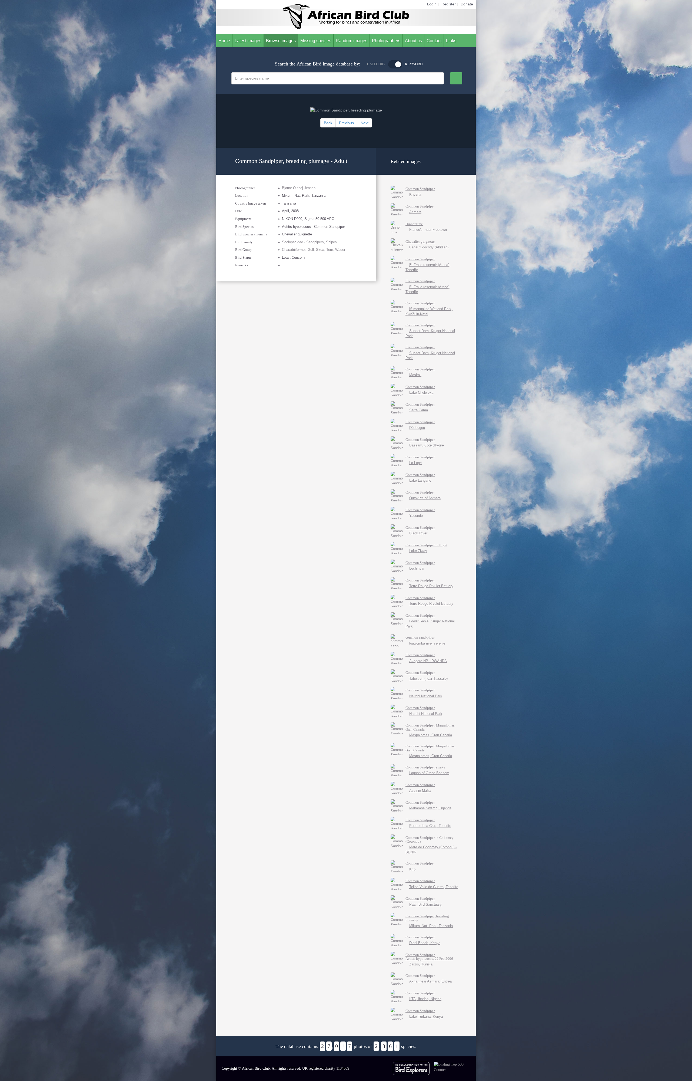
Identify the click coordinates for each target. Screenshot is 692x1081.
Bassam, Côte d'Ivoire (426, 445)
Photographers (386, 40)
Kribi (412, 869)
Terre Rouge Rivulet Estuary (431, 586)
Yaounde (416, 516)
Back (328, 123)
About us (413, 40)
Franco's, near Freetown (428, 230)
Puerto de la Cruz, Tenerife (430, 826)
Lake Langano (420, 480)
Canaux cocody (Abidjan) (428, 247)
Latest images (248, 40)
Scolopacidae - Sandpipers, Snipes (309, 242)
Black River (418, 533)
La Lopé (415, 463)
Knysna (415, 194)
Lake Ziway (418, 551)
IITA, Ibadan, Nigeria (425, 999)
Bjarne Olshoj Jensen (298, 188)
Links (451, 40)
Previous (346, 123)
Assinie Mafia (420, 790)
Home (224, 40)
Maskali (415, 375)
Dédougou (417, 428)
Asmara (415, 212)
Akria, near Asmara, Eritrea (430, 981)
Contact (434, 40)
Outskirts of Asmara (425, 498)
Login (432, 4)
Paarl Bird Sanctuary (425, 904)
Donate (467, 4)
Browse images (281, 40)
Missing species (315, 40)
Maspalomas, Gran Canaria (430, 735)
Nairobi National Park (425, 696)
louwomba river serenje (427, 643)
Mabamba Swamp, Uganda (430, 808)
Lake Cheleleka (421, 392)
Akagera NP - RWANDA (428, 661)
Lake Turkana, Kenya (426, 1016)
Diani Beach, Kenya (424, 943)
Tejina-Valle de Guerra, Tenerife (433, 887)
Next (364, 123)
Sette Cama (418, 410)
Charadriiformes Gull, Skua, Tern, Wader (313, 250)
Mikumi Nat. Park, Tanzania (431, 926)
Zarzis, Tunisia (420, 964)
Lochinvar (416, 568)
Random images (351, 40)
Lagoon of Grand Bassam (429, 773)
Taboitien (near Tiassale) (428, 678)
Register (448, 4)
